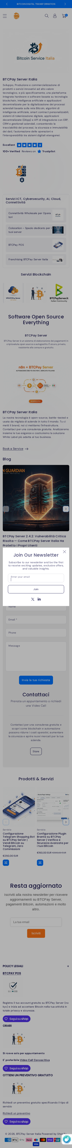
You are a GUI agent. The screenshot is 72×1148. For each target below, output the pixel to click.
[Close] (64, 551)
